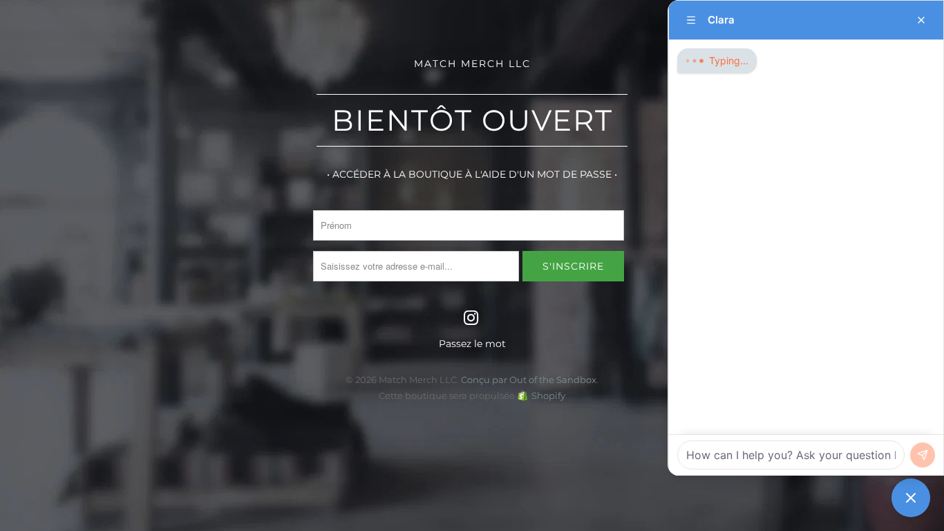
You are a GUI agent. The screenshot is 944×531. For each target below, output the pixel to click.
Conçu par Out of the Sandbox (528, 379)
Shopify (548, 395)
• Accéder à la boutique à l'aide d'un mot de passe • (472, 174)
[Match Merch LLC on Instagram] (471, 318)
